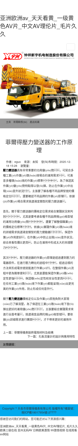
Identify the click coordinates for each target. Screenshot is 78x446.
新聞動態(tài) (20, 122)
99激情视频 (58, 430)
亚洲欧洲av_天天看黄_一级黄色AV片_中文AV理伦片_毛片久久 (38, 26)
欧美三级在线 (8, 430)
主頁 (8, 122)
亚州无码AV (25, 430)
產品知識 (34, 122)
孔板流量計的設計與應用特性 (57, 336)
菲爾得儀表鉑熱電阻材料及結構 (33, 332)
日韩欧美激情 (41, 430)
